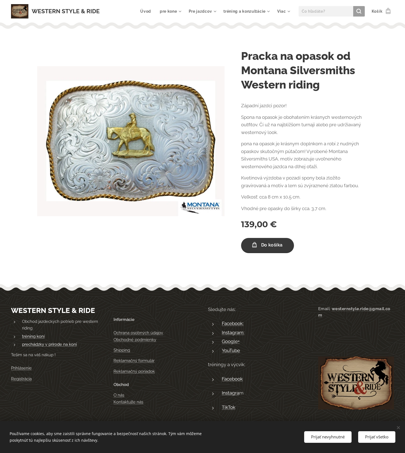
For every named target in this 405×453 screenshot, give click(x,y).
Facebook (232, 379)
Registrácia (21, 378)
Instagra (230, 393)
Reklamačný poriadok (134, 371)
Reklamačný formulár (134, 360)
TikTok (228, 407)
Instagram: (233, 332)
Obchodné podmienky (135, 339)
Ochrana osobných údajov (138, 332)
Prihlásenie (21, 368)
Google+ (231, 341)
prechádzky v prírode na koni (49, 344)
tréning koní (33, 336)
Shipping (122, 350)
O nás (119, 395)
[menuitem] (147, 11)
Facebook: (233, 323)
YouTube (231, 350)
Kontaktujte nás (128, 402)
